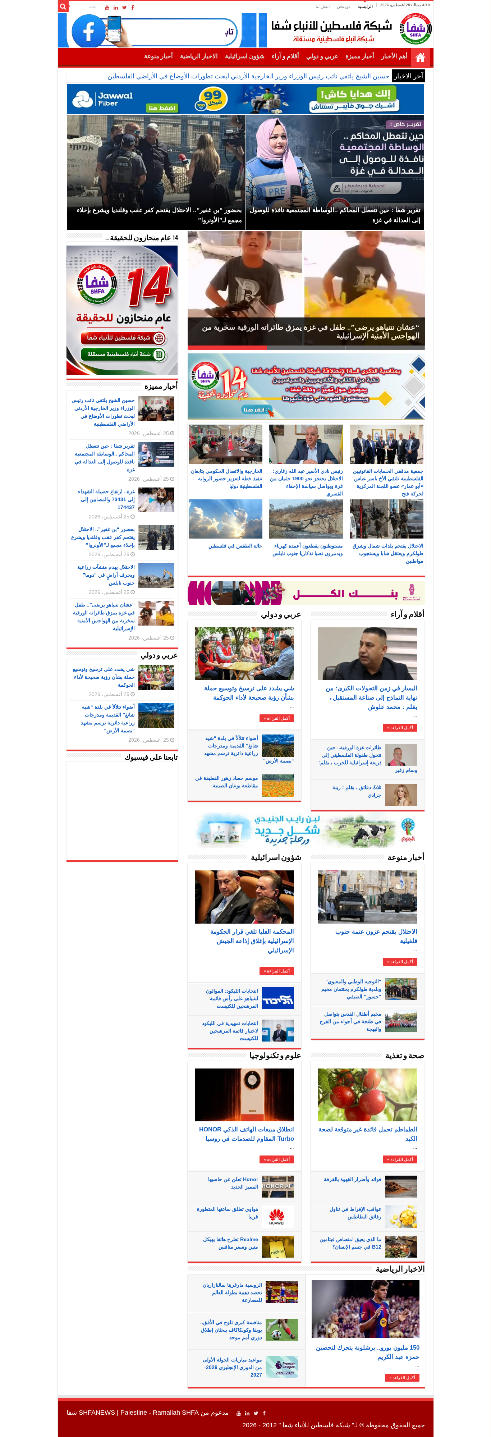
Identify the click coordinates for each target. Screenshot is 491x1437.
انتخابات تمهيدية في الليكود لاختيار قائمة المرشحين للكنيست (230, 1030)
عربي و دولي (322, 56)
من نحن (343, 6)
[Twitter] (124, 7)
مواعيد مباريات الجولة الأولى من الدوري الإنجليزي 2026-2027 (232, 1367)
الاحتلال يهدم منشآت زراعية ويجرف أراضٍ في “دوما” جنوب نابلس (106, 575)
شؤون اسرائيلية (245, 56)
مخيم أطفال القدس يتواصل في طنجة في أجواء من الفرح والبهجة (350, 1021)
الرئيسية (365, 6)
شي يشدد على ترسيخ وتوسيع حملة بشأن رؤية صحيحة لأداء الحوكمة (104, 677)
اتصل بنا (323, 6)
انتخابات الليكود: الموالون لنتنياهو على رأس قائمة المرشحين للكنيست (232, 998)
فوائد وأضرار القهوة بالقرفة (352, 1179)
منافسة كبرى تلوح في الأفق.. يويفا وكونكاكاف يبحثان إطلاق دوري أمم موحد (231, 1329)
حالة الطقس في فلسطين (235, 546)
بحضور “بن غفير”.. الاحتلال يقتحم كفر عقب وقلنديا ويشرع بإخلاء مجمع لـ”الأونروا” (103, 537)
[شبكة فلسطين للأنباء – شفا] (350, 27)
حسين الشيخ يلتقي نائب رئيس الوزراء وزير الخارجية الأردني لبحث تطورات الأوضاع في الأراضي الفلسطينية (247, 76)
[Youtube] (107, 7)
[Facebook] (132, 7)
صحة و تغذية (405, 1056)
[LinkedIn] (116, 7)
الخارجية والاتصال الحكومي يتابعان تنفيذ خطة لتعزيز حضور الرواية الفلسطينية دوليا (226, 478)
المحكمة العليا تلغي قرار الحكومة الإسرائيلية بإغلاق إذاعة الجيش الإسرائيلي (252, 941)
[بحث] (63, 6)
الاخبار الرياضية (199, 56)
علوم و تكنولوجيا (275, 1056)
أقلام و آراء (285, 56)
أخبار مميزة (359, 56)
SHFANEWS (97, 1412)
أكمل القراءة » (277, 718)
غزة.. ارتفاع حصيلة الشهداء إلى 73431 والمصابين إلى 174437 (106, 499)
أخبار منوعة (158, 56)
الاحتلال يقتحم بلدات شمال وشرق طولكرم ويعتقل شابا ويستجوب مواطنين (388, 553)
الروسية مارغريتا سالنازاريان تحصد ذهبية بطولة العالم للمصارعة (232, 1292)
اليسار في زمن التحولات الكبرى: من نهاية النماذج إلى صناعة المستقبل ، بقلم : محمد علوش (371, 697)
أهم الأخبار (394, 56)
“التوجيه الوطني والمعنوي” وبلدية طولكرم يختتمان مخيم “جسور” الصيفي (351, 989)
